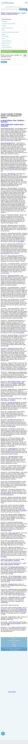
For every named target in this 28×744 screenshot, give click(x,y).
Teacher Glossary (6, 43)
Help (14, 642)
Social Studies (5, 36)
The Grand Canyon (13, 456)
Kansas (10, 617)
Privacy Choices (12, 691)
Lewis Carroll (11, 597)
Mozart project (21, 594)
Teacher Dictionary (6, 47)
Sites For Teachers (6, 40)
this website (20, 241)
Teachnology (7, 3)
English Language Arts (7, 28)
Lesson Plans (4, 122)
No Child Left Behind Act (14, 402)
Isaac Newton (11, 275)
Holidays (4, 25)
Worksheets (21, 120)
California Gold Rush (16, 567)
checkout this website (6, 530)
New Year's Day (11, 173)
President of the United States (13, 623)
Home (3, 13)
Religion (21, 514)
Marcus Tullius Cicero (13, 255)
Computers (4, 21)
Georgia (10, 225)
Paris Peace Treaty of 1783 (7, 493)
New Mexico (11, 348)
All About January (19, 124)
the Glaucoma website (14, 167)
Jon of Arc (10, 335)
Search (23, 9)
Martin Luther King (13, 533)
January (23, 13)
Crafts (3, 38)
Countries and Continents (8, 23)
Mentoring (7, 128)
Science (4, 34)
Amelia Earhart (12, 448)
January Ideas (4, 126)
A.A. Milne (11, 540)
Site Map (14, 646)
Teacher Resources (8, 560)
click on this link (5, 253)
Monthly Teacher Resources (13, 13)
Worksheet (16, 564)
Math (3, 30)
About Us (14, 638)
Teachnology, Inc (19, 648)
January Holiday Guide (7, 124)
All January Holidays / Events (8, 120)
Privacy (14, 644)
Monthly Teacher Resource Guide (10, 32)
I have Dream (23, 510)
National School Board (6, 143)
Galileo (9, 389)
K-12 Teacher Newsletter (14, 640)
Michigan (10, 584)
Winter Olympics (17, 576)
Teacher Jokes (5, 45)
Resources (6, 400)
